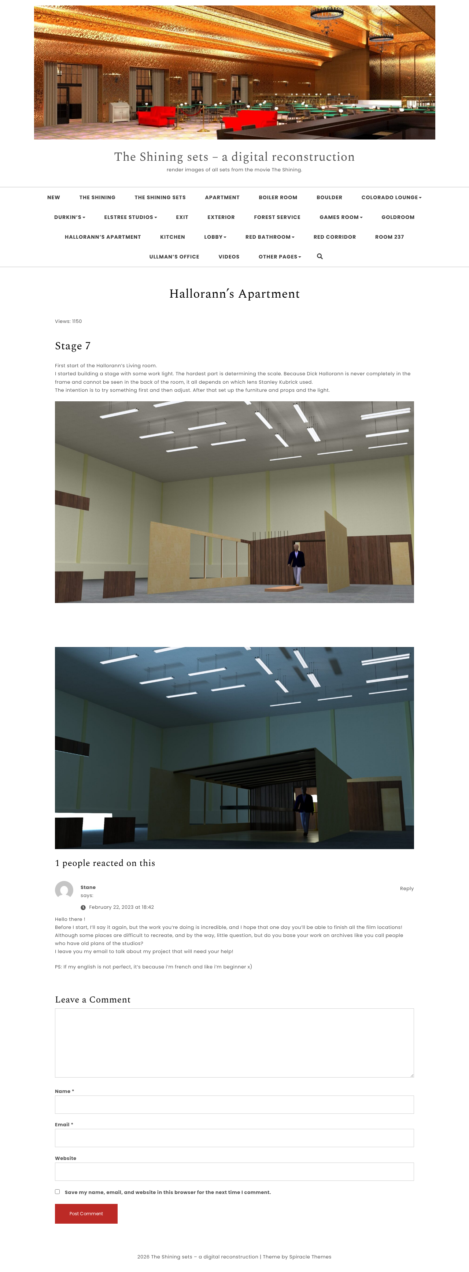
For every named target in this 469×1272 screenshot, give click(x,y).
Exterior (221, 217)
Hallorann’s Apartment (103, 237)
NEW (53, 197)
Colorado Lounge (390, 197)
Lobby (213, 237)
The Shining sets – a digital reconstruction (234, 157)
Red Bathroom (268, 237)
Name (64, 1091)
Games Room (339, 217)
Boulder (330, 197)
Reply (407, 888)
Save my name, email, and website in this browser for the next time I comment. (168, 1192)
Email (64, 1124)
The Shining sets (160, 197)
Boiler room (278, 197)
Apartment (222, 197)
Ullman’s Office (174, 256)
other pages (278, 256)
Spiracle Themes (310, 1256)
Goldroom (398, 217)
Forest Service (277, 217)
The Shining (98, 197)
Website (65, 1158)
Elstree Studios (129, 217)
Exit (182, 217)
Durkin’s (68, 217)
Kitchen (172, 237)
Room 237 (389, 237)
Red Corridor (335, 237)
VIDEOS (229, 256)
